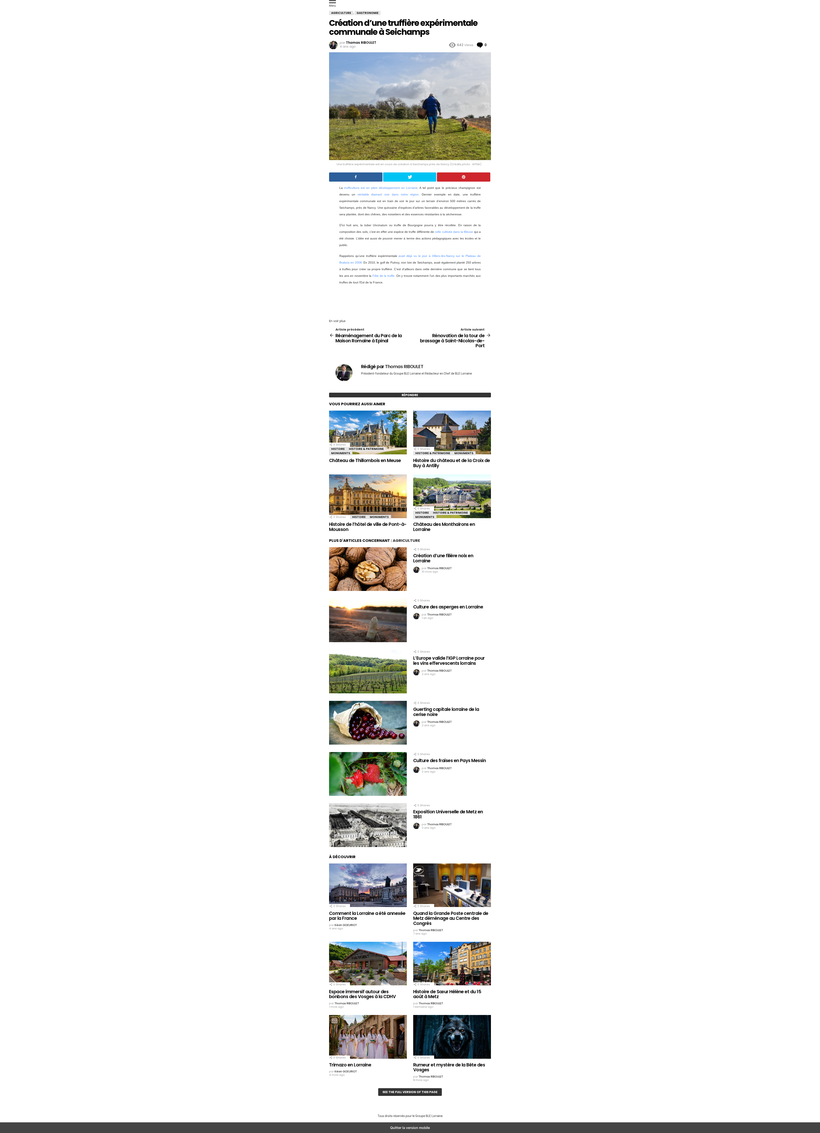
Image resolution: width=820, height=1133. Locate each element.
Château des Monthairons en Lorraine (444, 526)
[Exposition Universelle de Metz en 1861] (368, 825)
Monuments (340, 453)
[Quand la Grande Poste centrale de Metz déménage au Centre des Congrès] (452, 885)
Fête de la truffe (383, 275)
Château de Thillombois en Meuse (365, 460)
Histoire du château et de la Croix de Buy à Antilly (451, 463)
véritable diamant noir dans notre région (388, 194)
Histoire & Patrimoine (366, 449)
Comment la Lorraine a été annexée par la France (367, 916)
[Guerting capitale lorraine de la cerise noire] (368, 723)
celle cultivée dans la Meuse (454, 231)
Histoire (338, 449)
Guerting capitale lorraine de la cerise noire (446, 711)
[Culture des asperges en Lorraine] (368, 620)
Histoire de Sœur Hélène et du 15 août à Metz (447, 994)
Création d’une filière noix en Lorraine (443, 558)
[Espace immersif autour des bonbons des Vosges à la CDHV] (368, 964)
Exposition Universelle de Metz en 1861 (448, 814)
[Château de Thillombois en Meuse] (368, 433)
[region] (410, 300)
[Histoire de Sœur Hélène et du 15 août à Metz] (452, 964)
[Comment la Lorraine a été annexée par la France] (368, 885)
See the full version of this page (410, 1092)
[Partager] (355, 177)
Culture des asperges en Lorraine (448, 607)
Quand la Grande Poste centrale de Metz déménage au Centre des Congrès (450, 918)
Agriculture (406, 540)
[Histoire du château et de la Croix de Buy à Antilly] (452, 433)
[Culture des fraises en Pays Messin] (368, 774)
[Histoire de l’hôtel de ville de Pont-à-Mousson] (368, 496)
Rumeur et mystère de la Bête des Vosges (449, 1067)
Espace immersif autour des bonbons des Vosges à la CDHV (362, 994)
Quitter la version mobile (410, 1128)
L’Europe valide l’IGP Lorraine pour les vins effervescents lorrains (449, 660)
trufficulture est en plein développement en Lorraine (380, 188)
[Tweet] (409, 177)
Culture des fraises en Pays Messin (449, 760)
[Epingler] (463, 177)
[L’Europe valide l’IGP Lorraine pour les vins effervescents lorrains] (368, 672)
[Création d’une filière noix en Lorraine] (368, 569)
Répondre (410, 395)
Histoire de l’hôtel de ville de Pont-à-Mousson (368, 526)
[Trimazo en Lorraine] (368, 1037)
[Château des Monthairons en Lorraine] (452, 496)
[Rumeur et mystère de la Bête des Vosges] (452, 1037)
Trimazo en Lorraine (350, 1065)
